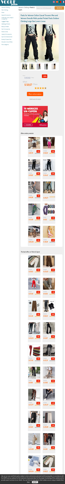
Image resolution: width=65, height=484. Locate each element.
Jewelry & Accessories (7, 34)
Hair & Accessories (6, 29)
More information (35, 94)
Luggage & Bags (5, 21)
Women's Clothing (6, 7)
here (28, 482)
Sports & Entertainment (7, 37)
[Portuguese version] (60, 2)
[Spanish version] (57, 2)
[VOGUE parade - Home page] (9, 5)
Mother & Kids (5, 31)
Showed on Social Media (7, 42)
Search (59, 8)
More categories (5, 44)
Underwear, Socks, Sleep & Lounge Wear (7, 18)
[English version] (53, 2)
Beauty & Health (5, 26)
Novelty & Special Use (6, 39)
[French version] (63, 2)
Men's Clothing (5, 10)
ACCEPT (35, 482)
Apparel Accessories (6, 15)
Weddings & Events (6, 24)
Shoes (3, 12)
